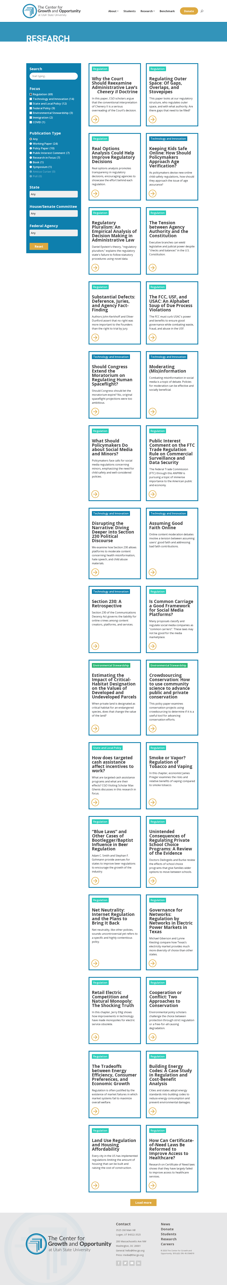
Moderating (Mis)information (167, 369)
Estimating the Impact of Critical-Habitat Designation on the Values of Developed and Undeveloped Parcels (114, 686)
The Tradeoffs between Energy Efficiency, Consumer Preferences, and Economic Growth (114, 1074)
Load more (143, 1203)
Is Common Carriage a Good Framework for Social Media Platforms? (171, 607)
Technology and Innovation (168, 138)
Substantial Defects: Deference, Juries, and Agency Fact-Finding (113, 303)
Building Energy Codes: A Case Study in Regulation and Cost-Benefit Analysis (170, 1074)
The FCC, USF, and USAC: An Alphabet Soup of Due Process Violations (170, 303)
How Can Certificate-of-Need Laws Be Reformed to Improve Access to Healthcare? (171, 1149)
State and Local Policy (107, 748)
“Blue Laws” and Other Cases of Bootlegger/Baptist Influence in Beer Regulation (112, 840)
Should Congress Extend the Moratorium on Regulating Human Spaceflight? (112, 375)
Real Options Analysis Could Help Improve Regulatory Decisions (113, 154)
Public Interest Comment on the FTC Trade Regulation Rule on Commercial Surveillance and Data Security (172, 451)
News (165, 1224)
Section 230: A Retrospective (107, 603)
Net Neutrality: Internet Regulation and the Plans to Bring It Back (113, 916)
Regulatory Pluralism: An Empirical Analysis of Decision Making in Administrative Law (114, 231)
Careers (167, 1244)
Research (147, 11)
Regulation (100, 69)
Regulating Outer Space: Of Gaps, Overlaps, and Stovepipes (168, 85)
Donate (189, 11)
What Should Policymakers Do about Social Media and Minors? (112, 447)
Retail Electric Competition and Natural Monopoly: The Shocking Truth (113, 998)
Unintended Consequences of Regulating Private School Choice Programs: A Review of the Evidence (170, 842)
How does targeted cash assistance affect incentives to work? (113, 764)
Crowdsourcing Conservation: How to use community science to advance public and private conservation (169, 686)
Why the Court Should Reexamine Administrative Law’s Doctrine (115, 85)
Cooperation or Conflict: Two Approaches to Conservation (165, 998)
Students (129, 11)
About (112, 11)
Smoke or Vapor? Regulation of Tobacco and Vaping (170, 762)
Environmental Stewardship (111, 665)
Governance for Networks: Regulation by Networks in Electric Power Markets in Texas (171, 921)
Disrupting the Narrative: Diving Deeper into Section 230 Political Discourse (113, 531)
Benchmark (167, 11)
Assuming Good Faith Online (166, 525)
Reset (39, 246)
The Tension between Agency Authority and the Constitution (168, 229)
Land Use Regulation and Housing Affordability (114, 1144)
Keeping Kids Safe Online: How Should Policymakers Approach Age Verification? (170, 157)
